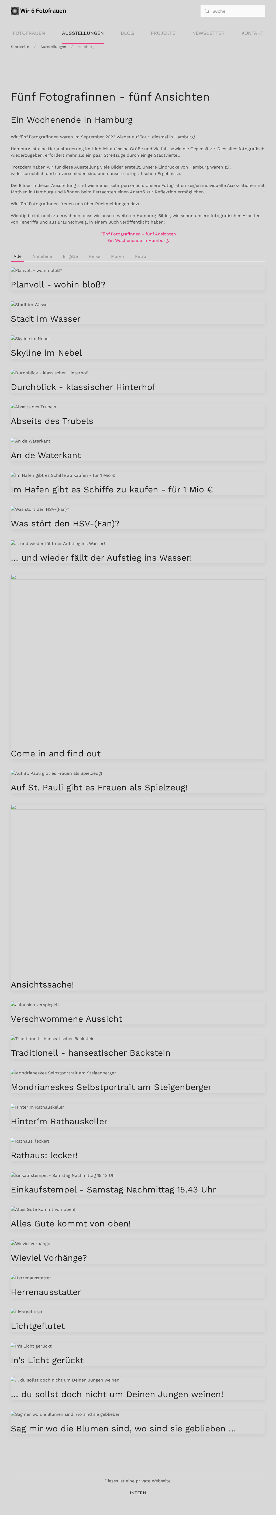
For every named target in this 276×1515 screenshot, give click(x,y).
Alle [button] (17, 256)
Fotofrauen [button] (29, 33)
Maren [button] (117, 256)
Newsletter (208, 33)
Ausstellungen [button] (83, 33)
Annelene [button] (42, 256)
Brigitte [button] (70, 256)
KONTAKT (252, 33)
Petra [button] (140, 256)
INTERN (138, 1492)
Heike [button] (94, 256)
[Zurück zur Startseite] (39, 11)
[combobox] (233, 11)
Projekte (163, 33)
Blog (127, 33)
